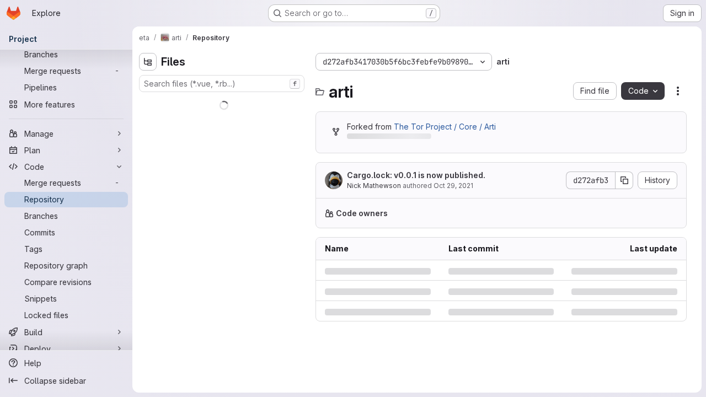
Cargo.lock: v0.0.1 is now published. (416, 175)
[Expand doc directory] (147, 138)
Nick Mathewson (374, 185)
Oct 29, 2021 (453, 185)
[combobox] (221, 83)
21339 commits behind (387, 138)
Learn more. (649, 213)
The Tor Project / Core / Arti (445, 126)
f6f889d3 (409, 388)
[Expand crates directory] (147, 120)
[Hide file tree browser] (148, 62)
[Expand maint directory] (147, 156)
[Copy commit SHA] (624, 180)
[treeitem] (222, 103)
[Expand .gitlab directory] (147, 103)
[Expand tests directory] (147, 173)
